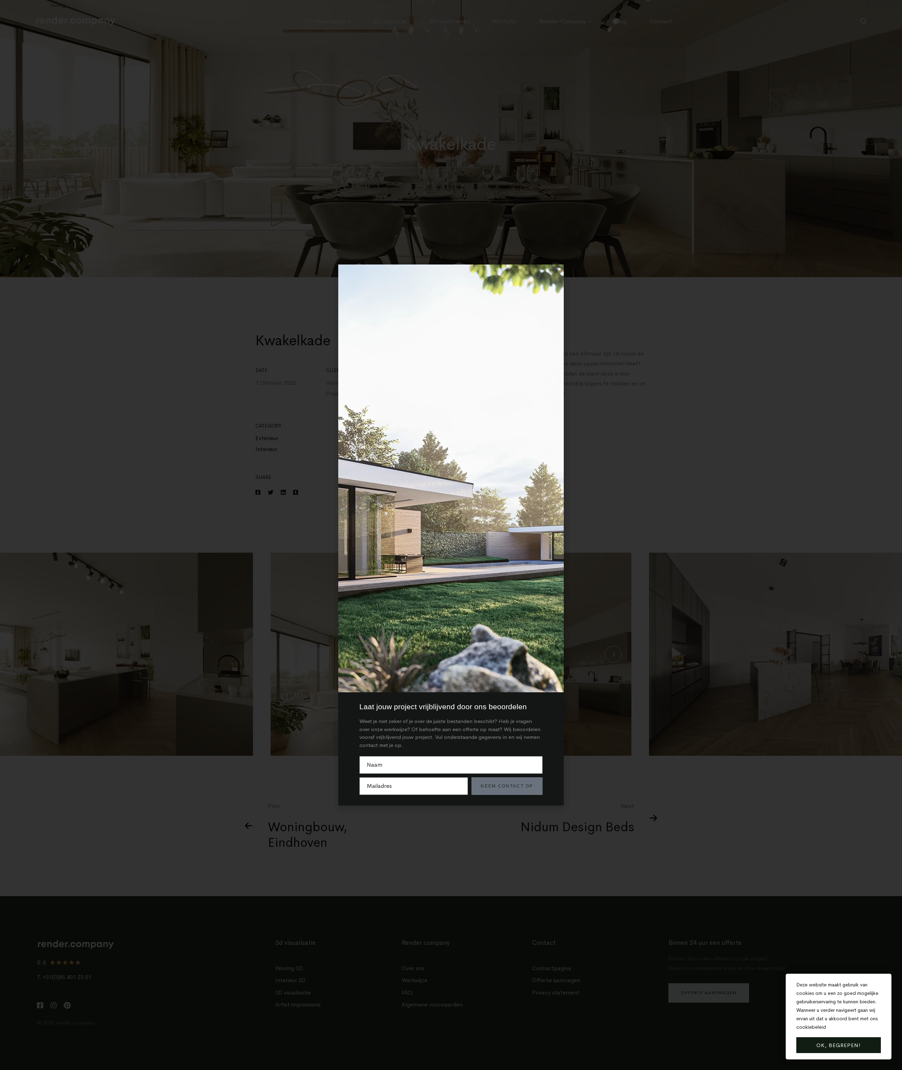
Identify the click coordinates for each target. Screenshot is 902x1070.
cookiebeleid (811, 1027)
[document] (451, 535)
